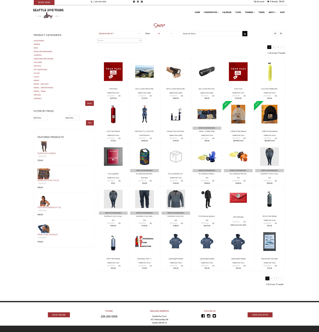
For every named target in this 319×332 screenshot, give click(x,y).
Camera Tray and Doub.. (176, 131)
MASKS (36, 80)
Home (197, 12)
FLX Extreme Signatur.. (207, 216)
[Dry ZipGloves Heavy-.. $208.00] (207, 145)
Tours (238, 12)
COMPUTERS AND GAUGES (43, 59)
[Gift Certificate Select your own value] (238, 188)
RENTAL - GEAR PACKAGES (43, 88)
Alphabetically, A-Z (106, 34)
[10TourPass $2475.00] (113, 60)
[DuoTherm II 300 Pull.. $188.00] (175, 188)
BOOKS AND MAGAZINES (43, 51)
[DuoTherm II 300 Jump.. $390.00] (269, 145)
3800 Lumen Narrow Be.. (175, 89)
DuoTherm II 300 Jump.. (270, 174)
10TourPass (113, 89)
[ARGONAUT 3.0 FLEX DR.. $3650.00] (144, 103)
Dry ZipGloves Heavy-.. (207, 174)
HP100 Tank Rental (269, 216)
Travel (261, 12)
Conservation (210, 12)
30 (159, 33)
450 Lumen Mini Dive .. (207, 89)
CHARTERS (38, 55)
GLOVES (37, 73)
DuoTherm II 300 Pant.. (144, 216)
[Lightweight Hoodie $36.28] (175, 230)
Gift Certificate (238, 217)
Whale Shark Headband (48, 234)
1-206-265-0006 (99, 2)
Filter (90, 123)
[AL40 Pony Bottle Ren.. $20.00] (269, 60)
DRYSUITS (37, 66)
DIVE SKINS (38, 62)
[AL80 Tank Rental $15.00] (113, 103)
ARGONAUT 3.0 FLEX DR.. (144, 131)
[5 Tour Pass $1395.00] (238, 60)
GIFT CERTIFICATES (40, 70)
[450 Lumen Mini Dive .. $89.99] (207, 60)
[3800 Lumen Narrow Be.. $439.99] (175, 60)
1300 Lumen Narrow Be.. (144, 89)
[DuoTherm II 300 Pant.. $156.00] (144, 188)
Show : (148, 34)
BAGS (36, 48)
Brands (100, 40)
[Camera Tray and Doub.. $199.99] (175, 103)
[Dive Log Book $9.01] (113, 145)
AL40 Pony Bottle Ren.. (269, 89)
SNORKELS (38, 98)
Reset (89, 103)
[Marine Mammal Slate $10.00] (269, 230)
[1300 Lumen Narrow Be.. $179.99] (144, 60)
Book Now (44, 2)
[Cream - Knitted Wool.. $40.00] (207, 103)
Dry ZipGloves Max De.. (238, 174)
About (272, 12)
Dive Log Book (113, 174)
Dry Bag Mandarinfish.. (144, 174)
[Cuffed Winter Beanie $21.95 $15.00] (238, 103)
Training (249, 12)
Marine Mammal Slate (269, 259)
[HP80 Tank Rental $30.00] (113, 230)
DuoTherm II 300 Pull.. (175, 216)
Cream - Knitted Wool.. (207, 131)
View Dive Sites (260, 315)
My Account (259, 1)
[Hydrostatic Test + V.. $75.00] (144, 230)
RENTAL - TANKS (40, 91)
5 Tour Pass (238, 89)
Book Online (58, 315)
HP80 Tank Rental (113, 259)
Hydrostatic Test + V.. (144, 259)
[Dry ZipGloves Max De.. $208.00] (238, 145)
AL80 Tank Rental (113, 131)
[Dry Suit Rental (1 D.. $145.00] (175, 145)
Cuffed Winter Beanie (238, 131)
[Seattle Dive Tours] (48, 13)
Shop (282, 12)
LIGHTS (36, 77)
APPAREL (37, 44)
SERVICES (37, 95)
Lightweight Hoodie (176, 259)
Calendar (226, 12)
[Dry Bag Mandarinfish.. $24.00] (144, 145)
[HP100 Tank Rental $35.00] (269, 188)
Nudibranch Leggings (47, 153)
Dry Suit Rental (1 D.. (175, 174)
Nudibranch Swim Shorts (48, 180)
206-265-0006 (109, 316)
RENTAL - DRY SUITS (41, 84)
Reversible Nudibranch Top (49, 207)
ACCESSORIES (39, 41)
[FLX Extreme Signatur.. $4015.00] (207, 188)
